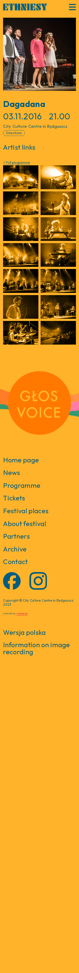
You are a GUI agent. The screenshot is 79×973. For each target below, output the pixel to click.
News (11, 472)
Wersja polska (24, 632)
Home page (21, 460)
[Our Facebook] (12, 581)
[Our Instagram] (38, 581)
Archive (15, 549)
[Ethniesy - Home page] (25, 7)
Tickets (14, 498)
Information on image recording (36, 648)
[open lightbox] (39, 54)
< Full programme (16, 162)
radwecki (22, 613)
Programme (21, 485)
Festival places (25, 510)
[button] (72, 7)
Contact (15, 561)
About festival (24, 523)
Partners (16, 536)
